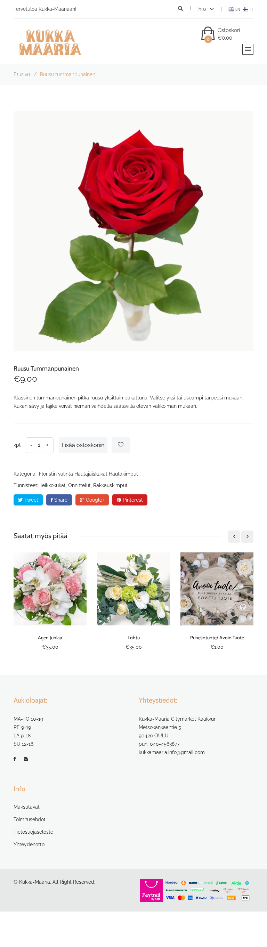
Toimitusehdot (30, 819)
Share (60, 500)
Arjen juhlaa (50, 637)
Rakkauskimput (110, 485)
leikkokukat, (54, 485)
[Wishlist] (121, 445)
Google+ (95, 500)
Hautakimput (123, 474)
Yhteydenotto (29, 844)
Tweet (31, 500)
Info (202, 9)
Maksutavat (27, 807)
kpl (17, 445)
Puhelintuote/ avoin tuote (217, 637)
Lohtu (134, 637)
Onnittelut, (80, 485)
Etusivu (22, 74)
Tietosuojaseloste (33, 832)
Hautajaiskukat (90, 474)
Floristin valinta (56, 474)
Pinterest (133, 500)
